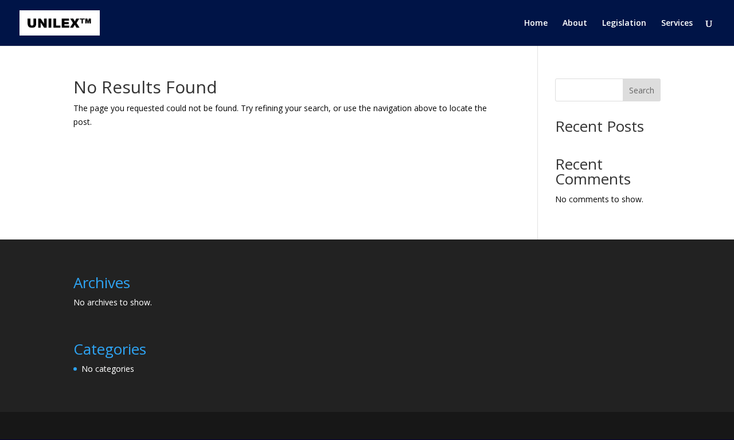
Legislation (624, 23)
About (575, 23)
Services (677, 23)
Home (536, 23)
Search (641, 90)
